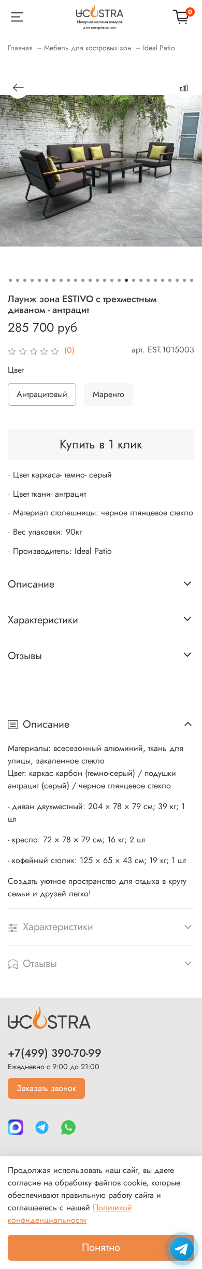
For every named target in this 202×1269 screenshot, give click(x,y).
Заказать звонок (46, 1088)
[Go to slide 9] (68, 280)
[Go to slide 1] (10, 280)
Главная (20, 48)
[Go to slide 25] (184, 280)
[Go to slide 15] (111, 280)
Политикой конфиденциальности (70, 1214)
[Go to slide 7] (53, 280)
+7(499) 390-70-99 (55, 1053)
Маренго (108, 394)
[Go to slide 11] (82, 280)
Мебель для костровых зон (88, 48)
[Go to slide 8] (61, 280)
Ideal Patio (159, 48)
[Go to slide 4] (32, 280)
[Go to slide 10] (75, 280)
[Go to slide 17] (126, 280)
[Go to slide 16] (119, 280)
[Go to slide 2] (17, 280)
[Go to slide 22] (162, 280)
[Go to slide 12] (90, 280)
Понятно (101, 1247)
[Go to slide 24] (177, 280)
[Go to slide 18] (133, 280)
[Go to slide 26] (191, 280)
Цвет (16, 370)
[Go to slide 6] (46, 280)
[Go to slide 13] (97, 280)
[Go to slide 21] (155, 280)
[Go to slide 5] (39, 280)
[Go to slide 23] (169, 280)
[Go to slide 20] (148, 280)
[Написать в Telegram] (182, 1249)
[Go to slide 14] (104, 280)
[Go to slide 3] (24, 280)
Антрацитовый (42, 394)
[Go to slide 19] (140, 280)
